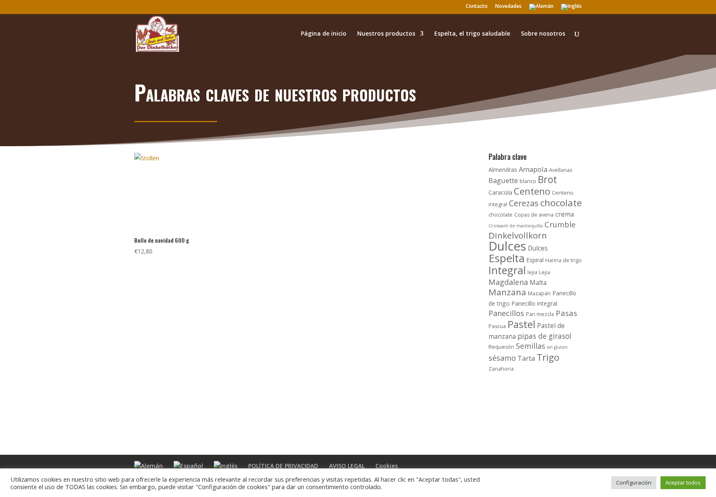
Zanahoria (501, 368)
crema (564, 214)
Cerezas (524, 203)
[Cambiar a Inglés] (571, 9)
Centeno (532, 191)
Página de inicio (323, 34)
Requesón (501, 346)
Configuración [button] (633, 482)
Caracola (500, 192)
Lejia (544, 272)
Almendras (503, 170)
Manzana (507, 292)
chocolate (561, 202)
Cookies (386, 466)
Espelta (507, 258)
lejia (532, 272)
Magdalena (508, 282)
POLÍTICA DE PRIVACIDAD (283, 466)
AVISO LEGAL (347, 466)
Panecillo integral (534, 303)
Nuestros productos (386, 34)
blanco (528, 181)
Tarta (526, 358)
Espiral (535, 260)
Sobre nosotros (543, 34)
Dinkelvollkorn (518, 235)
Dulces (507, 246)
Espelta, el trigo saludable (472, 34)
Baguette (503, 180)
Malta (538, 282)
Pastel (521, 324)
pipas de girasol (544, 336)
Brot (547, 179)
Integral (507, 270)
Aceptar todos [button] (683, 482)
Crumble (560, 224)
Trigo (548, 357)
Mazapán (539, 293)
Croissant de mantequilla (516, 226)
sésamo (502, 358)
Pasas (566, 313)
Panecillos (506, 313)
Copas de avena (534, 214)
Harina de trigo (563, 260)
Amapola (533, 169)
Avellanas (560, 170)
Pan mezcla (540, 314)
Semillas (530, 346)
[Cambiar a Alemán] (541, 9)
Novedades (508, 7)
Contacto (477, 7)
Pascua (497, 326)
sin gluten (557, 347)
